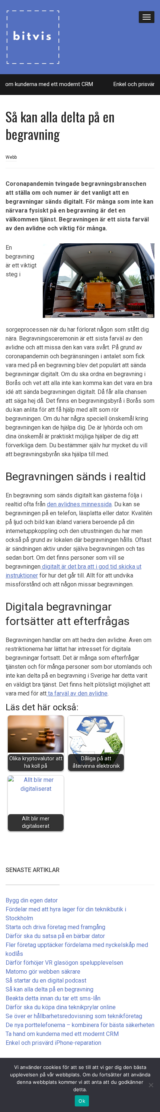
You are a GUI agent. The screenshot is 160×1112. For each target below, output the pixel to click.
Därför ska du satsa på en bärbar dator (55, 936)
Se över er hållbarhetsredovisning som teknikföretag (74, 1016)
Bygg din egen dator (32, 900)
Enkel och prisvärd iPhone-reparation (53, 1042)
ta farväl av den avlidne (77, 693)
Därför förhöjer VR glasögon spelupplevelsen (64, 962)
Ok (82, 1101)
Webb (11, 157)
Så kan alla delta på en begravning (49, 989)
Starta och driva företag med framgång (55, 927)
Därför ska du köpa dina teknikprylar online (61, 1007)
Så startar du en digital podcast (46, 980)
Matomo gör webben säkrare (43, 971)
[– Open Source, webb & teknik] (33, 36)
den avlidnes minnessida (79, 504)
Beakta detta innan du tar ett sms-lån (53, 998)
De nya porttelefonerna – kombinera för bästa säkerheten (80, 1025)
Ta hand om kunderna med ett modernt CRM (62, 1033)
